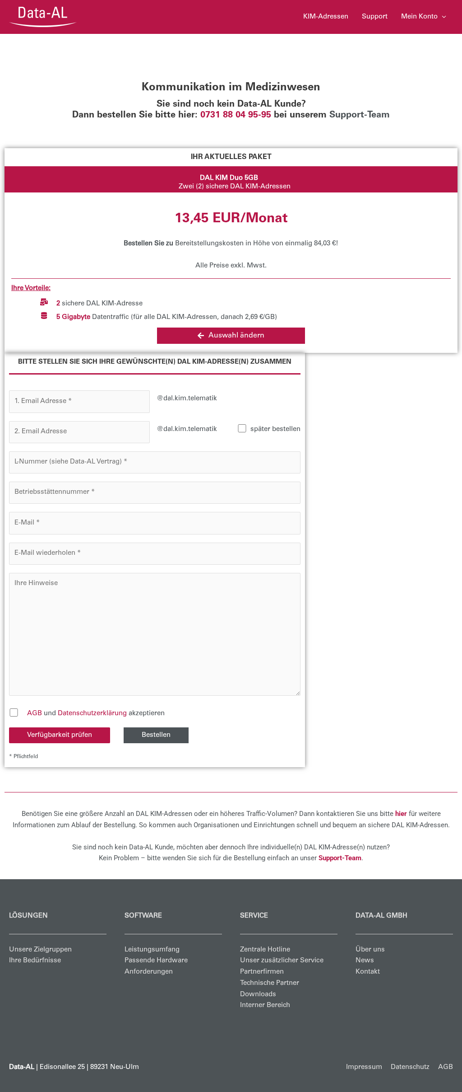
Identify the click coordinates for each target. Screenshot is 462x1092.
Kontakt (368, 972)
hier (401, 814)
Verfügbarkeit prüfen (59, 735)
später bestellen (275, 429)
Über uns (370, 950)
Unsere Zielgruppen (40, 950)
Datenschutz (410, 1067)
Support (375, 17)
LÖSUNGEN (28, 916)
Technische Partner (269, 983)
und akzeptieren (96, 713)
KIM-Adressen (325, 17)
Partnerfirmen (262, 972)
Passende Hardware (156, 960)
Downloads (258, 994)
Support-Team (359, 115)
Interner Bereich (265, 1005)
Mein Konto (419, 17)
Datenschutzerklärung (92, 713)
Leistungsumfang (152, 950)
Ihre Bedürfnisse (35, 960)
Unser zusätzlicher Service (281, 960)
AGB (34, 713)
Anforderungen (149, 972)
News (365, 960)
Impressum (364, 1067)
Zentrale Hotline (265, 950)
